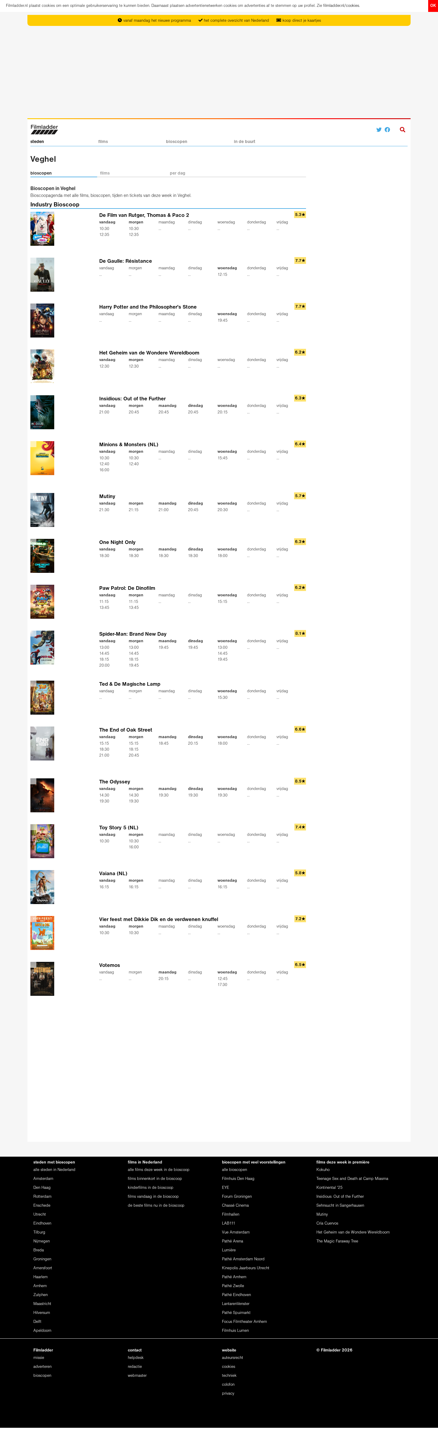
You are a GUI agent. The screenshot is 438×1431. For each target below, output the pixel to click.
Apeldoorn (42, 1330)
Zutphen (40, 1295)
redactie (135, 1366)
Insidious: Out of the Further (132, 399)
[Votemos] (43, 978)
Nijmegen (41, 1241)
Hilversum (41, 1313)
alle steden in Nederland (54, 1170)
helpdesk (136, 1358)
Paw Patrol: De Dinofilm (127, 588)
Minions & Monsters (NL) (128, 445)
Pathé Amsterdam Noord (243, 1259)
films (103, 142)
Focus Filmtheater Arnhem (244, 1321)
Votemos (109, 965)
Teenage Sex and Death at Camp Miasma (352, 1178)
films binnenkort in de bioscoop (155, 1178)
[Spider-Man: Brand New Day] (43, 647)
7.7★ (300, 260)
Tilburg (39, 1232)
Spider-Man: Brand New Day (133, 634)
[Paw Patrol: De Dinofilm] (43, 601)
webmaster (137, 1375)
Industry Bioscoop (54, 205)
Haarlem (40, 1277)
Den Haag (42, 1187)
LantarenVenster (235, 1304)
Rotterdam (42, 1196)
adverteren (42, 1366)
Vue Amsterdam (236, 1232)
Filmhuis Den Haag (238, 1178)
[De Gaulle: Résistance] (43, 274)
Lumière (229, 1250)
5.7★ (300, 496)
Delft (37, 1321)
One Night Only (117, 542)
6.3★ (300, 398)
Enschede (41, 1205)
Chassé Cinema (235, 1205)
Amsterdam (43, 1178)
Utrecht (39, 1214)
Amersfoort (42, 1268)
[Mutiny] (43, 510)
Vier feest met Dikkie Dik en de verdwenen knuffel (158, 919)
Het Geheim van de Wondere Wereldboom (149, 353)
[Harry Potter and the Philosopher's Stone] (43, 320)
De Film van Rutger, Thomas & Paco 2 (144, 215)
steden (37, 142)
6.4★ (300, 444)
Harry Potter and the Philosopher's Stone (148, 307)
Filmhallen (230, 1214)
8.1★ (300, 633)
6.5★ (300, 965)
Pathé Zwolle (233, 1286)
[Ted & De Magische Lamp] (43, 697)
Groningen (42, 1259)
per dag (177, 173)
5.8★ (300, 873)
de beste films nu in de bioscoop (156, 1205)
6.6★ (300, 729)
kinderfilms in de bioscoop (150, 1187)
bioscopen (176, 142)
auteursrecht (232, 1358)
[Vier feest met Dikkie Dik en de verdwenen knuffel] (43, 932)
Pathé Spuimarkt (236, 1313)
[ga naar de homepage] (44, 129)
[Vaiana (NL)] (43, 887)
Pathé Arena (232, 1241)
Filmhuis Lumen (235, 1330)
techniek (229, 1375)
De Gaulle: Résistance (125, 261)
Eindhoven (42, 1223)
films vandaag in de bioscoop (153, 1196)
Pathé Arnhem (234, 1277)
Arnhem (40, 1286)
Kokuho (323, 1170)
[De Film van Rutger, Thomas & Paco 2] (43, 229)
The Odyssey (114, 782)
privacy (228, 1393)
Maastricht (42, 1304)
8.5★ (300, 781)
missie (38, 1358)
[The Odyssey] (43, 795)
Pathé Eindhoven (236, 1295)
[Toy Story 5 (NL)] (43, 841)
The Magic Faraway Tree (337, 1241)
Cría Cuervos (327, 1223)
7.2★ (300, 919)
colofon (228, 1384)
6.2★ (300, 352)
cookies (228, 1366)
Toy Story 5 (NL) (118, 828)
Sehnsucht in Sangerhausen (340, 1205)
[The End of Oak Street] (43, 743)
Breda (38, 1250)
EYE (225, 1187)
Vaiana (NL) (113, 874)
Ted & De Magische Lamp (129, 684)
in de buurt (244, 142)
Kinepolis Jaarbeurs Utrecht (245, 1268)
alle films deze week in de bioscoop (159, 1170)
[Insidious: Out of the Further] (43, 412)
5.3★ (300, 215)
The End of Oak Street (125, 730)
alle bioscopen (234, 1170)
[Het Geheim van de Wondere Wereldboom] (43, 366)
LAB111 (228, 1223)
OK (433, 5)
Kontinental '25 (329, 1187)
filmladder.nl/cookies (341, 5)
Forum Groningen (237, 1196)
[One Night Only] (43, 556)
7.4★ (300, 827)
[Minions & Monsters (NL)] (43, 458)
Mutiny (107, 496)
